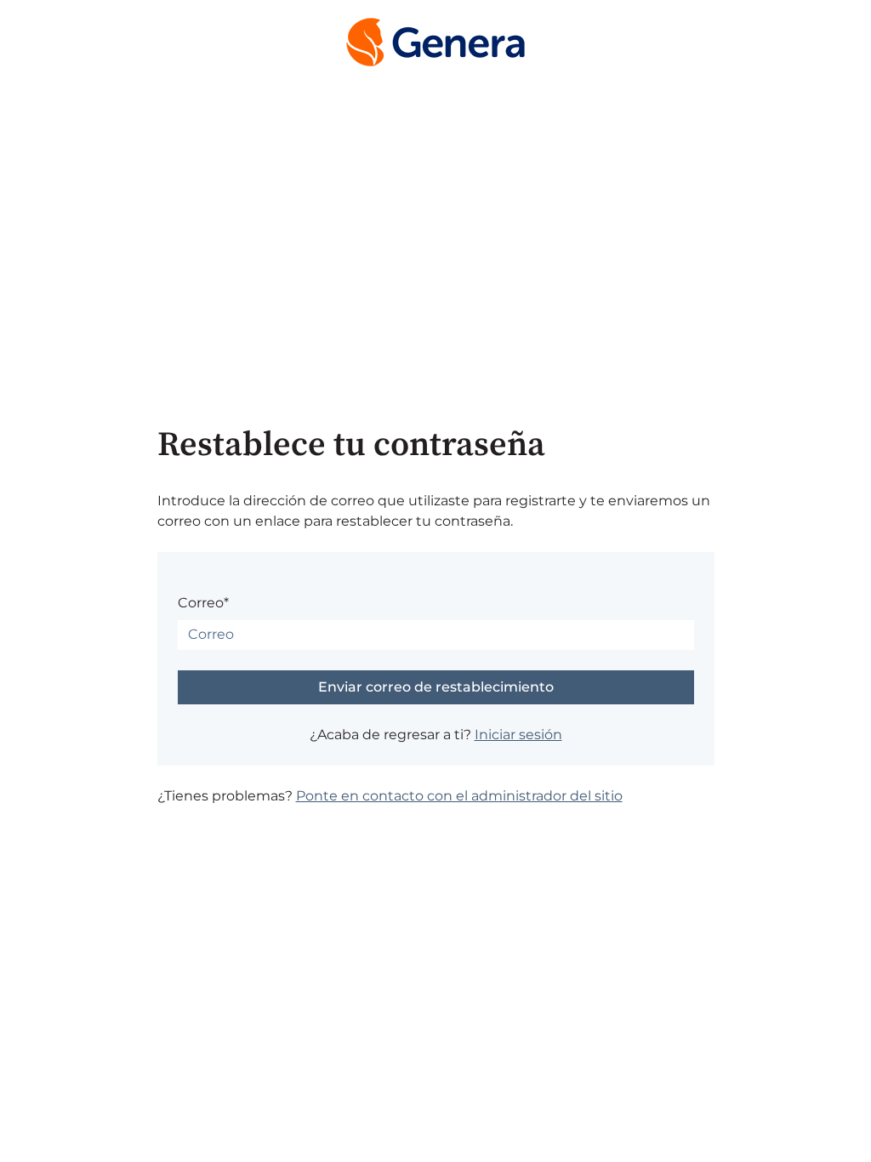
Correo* (203, 603)
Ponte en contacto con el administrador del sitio (459, 796)
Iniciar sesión (518, 734)
